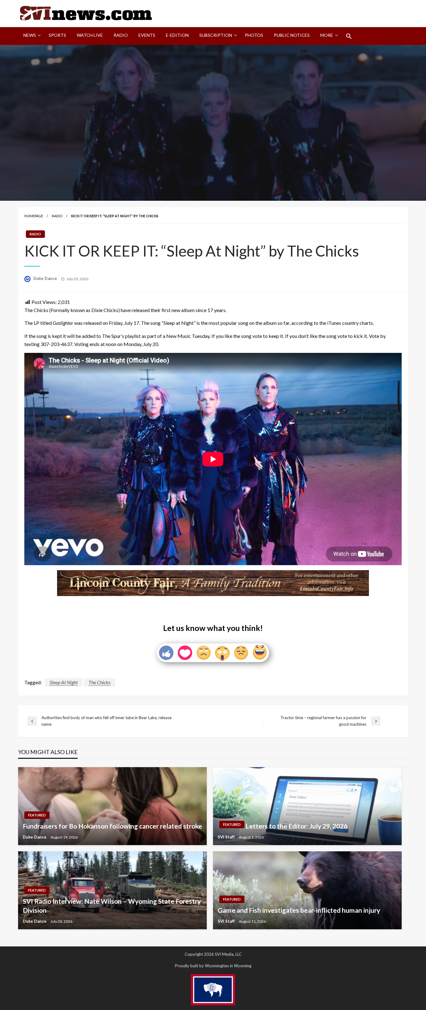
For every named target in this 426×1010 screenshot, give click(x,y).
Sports (57, 35)
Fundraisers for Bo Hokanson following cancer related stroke (112, 826)
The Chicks (99, 682)
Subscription (215, 35)
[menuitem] (30, 36)
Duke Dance (45, 278)
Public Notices (292, 35)
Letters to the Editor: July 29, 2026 (296, 826)
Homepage (33, 216)
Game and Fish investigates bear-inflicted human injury (299, 910)
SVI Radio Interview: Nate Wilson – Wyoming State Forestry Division (112, 905)
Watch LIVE (90, 35)
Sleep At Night (64, 682)
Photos (254, 35)
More (326, 35)
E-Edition (177, 35)
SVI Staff (227, 836)
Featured (37, 815)
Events (146, 35)
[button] (349, 36)
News (29, 35)
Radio (121, 35)
